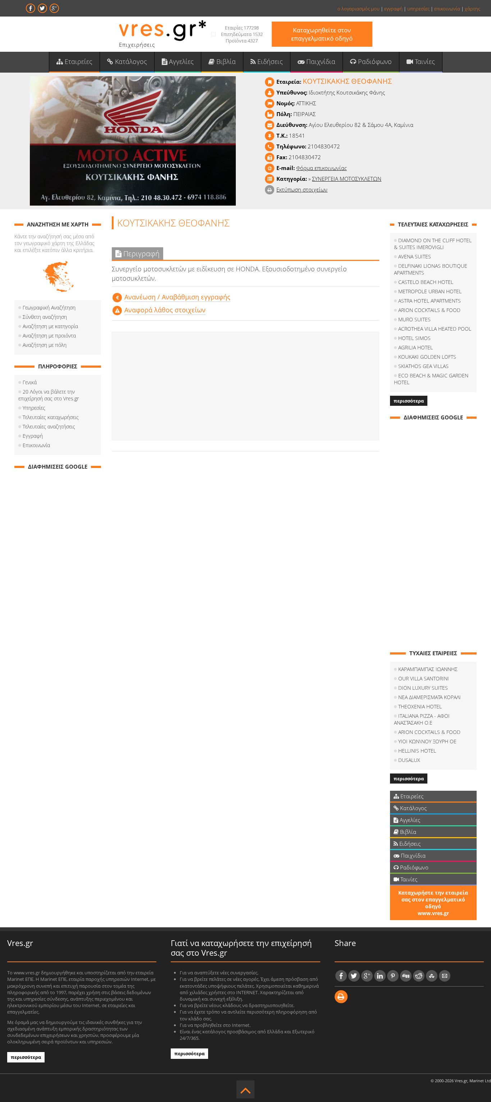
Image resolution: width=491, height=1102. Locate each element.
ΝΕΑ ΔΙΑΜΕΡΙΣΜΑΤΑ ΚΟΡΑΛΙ (429, 697)
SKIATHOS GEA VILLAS (423, 366)
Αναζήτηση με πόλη (44, 344)
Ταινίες (424, 61)
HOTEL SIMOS (414, 338)
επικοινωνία (447, 8)
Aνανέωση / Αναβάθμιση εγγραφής (177, 297)
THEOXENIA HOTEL (420, 706)
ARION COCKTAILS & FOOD (429, 310)
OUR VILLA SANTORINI (423, 678)
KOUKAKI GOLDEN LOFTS (427, 356)
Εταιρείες (77, 61)
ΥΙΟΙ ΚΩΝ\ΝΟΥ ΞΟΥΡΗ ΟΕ (427, 741)
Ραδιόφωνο (374, 61)
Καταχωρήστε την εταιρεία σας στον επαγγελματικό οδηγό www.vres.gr (433, 903)
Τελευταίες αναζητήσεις (49, 426)
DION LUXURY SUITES (423, 687)
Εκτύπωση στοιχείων (301, 189)
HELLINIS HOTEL (417, 750)
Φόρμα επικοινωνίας (321, 167)
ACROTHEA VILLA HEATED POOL (434, 328)
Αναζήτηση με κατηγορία (50, 326)
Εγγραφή (33, 435)
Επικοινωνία (36, 445)
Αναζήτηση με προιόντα (49, 335)
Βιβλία (225, 61)
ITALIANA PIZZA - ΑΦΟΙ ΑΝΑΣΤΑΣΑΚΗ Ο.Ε (422, 719)
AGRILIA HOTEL (415, 347)
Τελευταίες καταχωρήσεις (51, 417)
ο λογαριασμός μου (359, 8)
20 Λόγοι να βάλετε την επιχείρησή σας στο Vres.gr (48, 395)
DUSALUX (409, 760)
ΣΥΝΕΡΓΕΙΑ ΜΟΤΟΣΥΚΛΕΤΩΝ (346, 178)
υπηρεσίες (418, 8)
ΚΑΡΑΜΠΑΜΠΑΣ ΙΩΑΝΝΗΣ (428, 669)
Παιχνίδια (319, 61)
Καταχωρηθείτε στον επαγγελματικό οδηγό (322, 34)
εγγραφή (393, 8)
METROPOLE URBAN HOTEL (430, 291)
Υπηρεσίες (34, 407)
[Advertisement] (245, 386)
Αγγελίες (180, 61)
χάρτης (472, 8)
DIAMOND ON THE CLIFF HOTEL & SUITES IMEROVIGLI (433, 244)
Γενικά (30, 382)
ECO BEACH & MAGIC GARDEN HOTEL (431, 379)
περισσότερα (409, 401)
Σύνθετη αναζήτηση (45, 316)
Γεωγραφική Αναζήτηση (49, 307)
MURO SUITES (414, 319)
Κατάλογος (130, 61)
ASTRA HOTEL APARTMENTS (429, 300)
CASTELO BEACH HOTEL (425, 282)
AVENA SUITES (414, 256)
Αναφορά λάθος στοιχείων (165, 310)
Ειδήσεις (269, 61)
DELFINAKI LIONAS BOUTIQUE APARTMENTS (430, 269)
